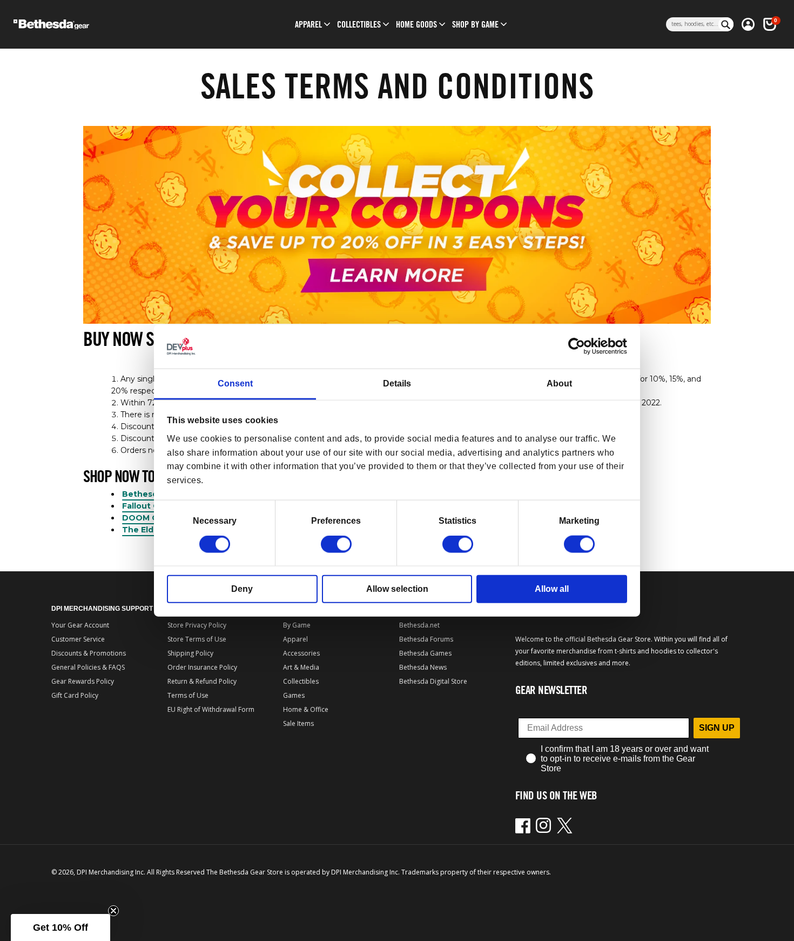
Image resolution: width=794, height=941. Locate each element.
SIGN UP (717, 727)
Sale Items (298, 723)
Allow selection (397, 588)
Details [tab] (397, 383)
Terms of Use (187, 695)
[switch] (336, 544)
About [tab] (559, 383)
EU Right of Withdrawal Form (210, 709)
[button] (308, 24)
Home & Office (305, 709)
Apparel (295, 639)
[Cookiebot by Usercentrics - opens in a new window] (580, 346)
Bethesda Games (425, 653)
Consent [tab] (235, 383)
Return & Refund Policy (202, 681)
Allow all (552, 588)
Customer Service (78, 639)
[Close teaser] (113, 910)
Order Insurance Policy (202, 667)
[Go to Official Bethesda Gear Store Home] (98, 24)
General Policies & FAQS (88, 667)
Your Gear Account (80, 625)
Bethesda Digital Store (433, 681)
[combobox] (692, 24)
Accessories (301, 653)
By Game (297, 625)
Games (294, 695)
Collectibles (301, 681)
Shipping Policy (190, 653)
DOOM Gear (146, 518)
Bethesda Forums (426, 639)
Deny (242, 588)
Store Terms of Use (196, 639)
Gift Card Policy (74, 695)
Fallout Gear (147, 506)
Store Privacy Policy (196, 625)
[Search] (726, 24)
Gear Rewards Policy (82, 681)
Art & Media (301, 667)
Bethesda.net (419, 625)
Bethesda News (423, 667)
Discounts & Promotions (88, 653)
